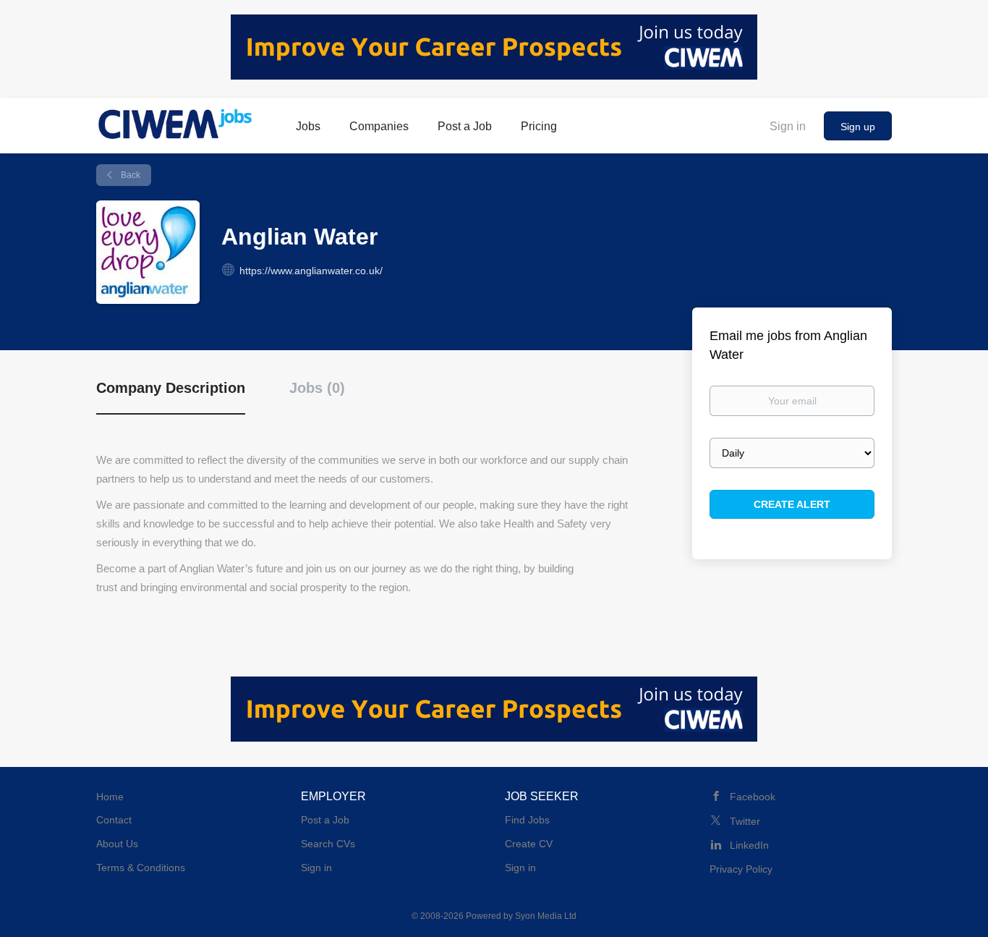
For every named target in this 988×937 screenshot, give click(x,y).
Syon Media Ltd (545, 916)
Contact (114, 820)
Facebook (752, 796)
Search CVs (328, 843)
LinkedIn (749, 845)
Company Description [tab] (170, 388)
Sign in (788, 126)
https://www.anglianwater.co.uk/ (311, 270)
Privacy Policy (741, 869)
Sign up (857, 126)
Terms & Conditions (140, 867)
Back (129, 175)
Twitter (745, 821)
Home (110, 796)
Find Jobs (527, 820)
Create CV (529, 843)
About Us (117, 843)
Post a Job (325, 820)
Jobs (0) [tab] (317, 388)
